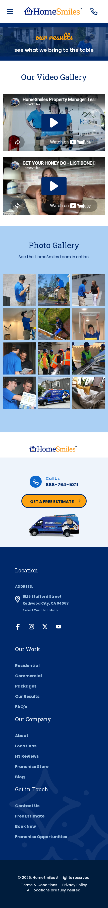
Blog (20, 777)
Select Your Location (40, 610)
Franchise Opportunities (41, 837)
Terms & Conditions (39, 884)
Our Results (27, 696)
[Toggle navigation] (10, 12)
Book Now (25, 826)
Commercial (28, 676)
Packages (25, 686)
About (21, 736)
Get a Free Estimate (52, 502)
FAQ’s (21, 707)
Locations (25, 746)
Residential (27, 665)
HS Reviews (27, 756)
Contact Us (27, 806)
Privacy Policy (74, 884)
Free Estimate (29, 816)
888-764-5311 (62, 484)
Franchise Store (31, 766)
